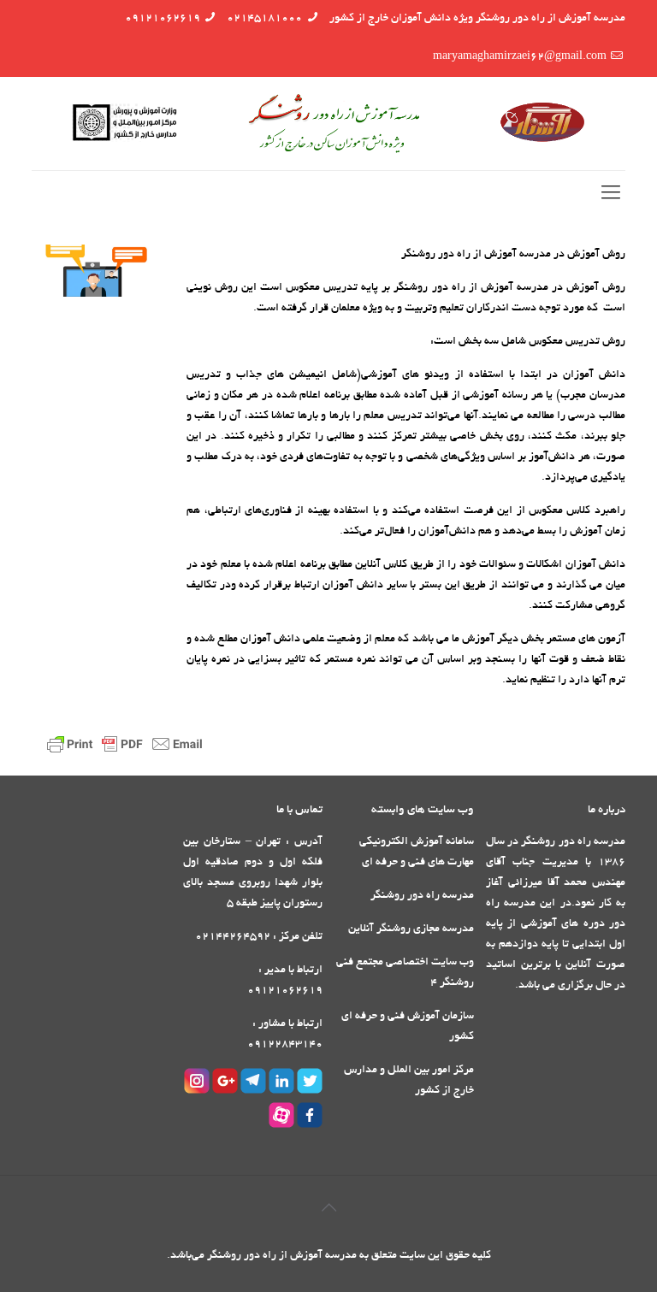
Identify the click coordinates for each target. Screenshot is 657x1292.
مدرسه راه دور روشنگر (422, 896)
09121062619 (162, 19)
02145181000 (264, 19)
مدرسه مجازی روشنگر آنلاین (411, 929)
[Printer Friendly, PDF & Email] (127, 755)
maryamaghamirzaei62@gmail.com (520, 57)
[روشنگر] (328, 123)
